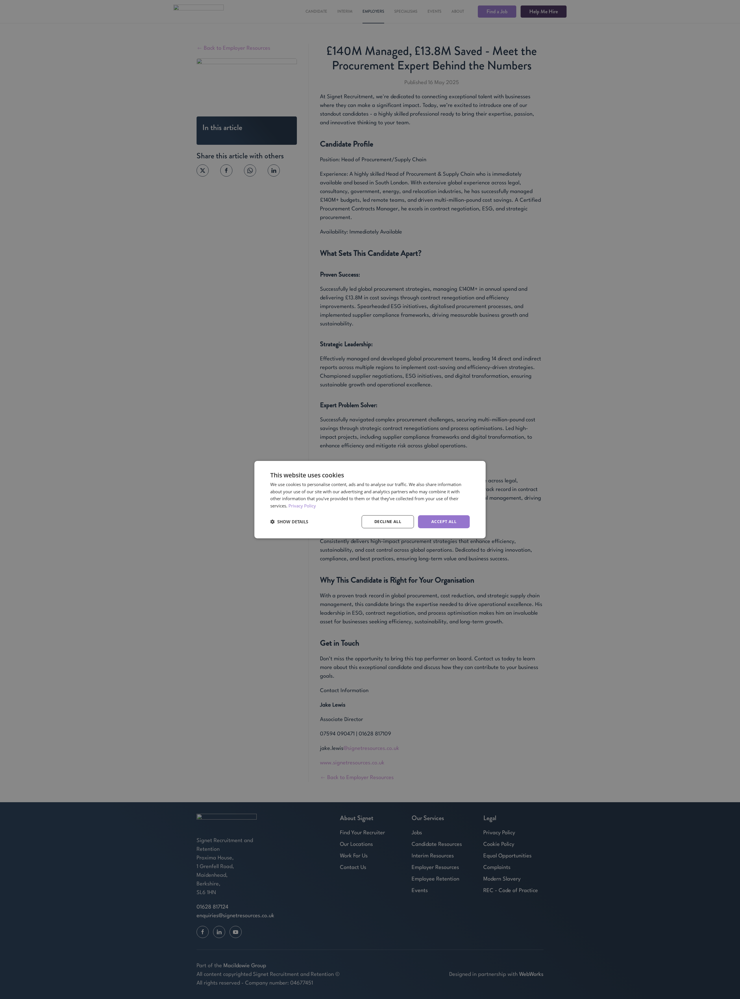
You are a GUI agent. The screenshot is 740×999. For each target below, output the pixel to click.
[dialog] (370, 499)
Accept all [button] (443, 521)
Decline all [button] (387, 521)
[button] (289, 521)
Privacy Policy (302, 506)
